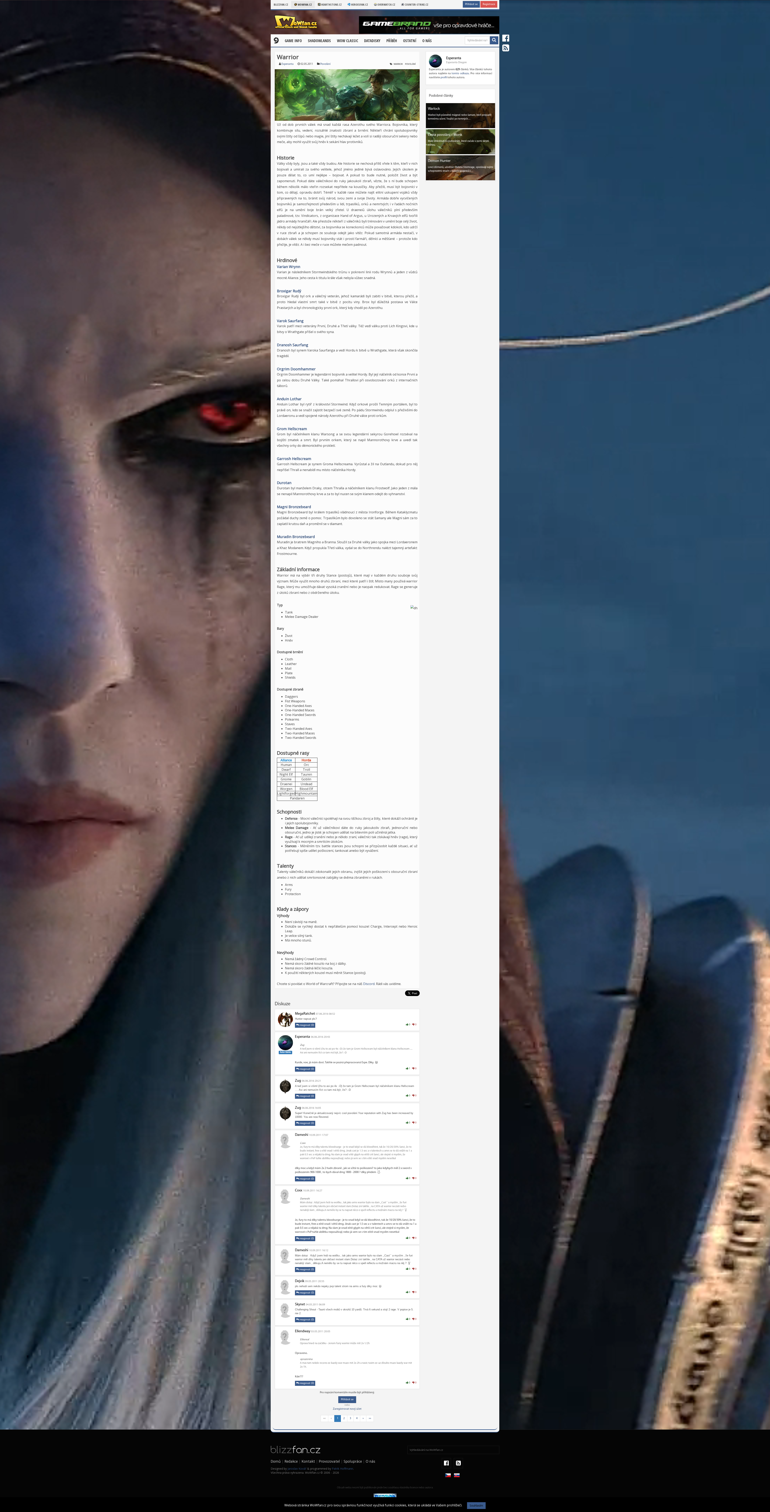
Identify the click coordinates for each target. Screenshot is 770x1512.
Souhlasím (476, 1505)
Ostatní (409, 40)
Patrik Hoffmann (342, 1468)
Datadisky (372, 40)
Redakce (291, 1461)
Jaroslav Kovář (297, 1468)
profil (444, 77)
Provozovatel (329, 1461)
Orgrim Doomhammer (296, 369)
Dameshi (301, 1135)
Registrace (489, 4)
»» (370, 1418)
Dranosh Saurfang (292, 344)
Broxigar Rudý (289, 290)
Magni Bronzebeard (294, 506)
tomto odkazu (460, 73)
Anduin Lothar (289, 398)
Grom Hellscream (292, 428)
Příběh (391, 40)
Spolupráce (353, 1461)
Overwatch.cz (386, 4)
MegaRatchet (305, 1014)
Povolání (325, 64)
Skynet (300, 1304)
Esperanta (288, 64)
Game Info (293, 40)
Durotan (284, 482)
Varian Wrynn (288, 266)
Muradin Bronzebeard (296, 536)
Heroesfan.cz (359, 4)
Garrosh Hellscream (294, 458)
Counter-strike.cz (416, 4)
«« (324, 1418)
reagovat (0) (306, 1025)
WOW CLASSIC (347, 40)
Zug (298, 1081)
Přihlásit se (471, 4)
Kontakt (308, 1461)
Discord (369, 984)
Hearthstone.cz (331, 4)
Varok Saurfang (290, 320)
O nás (427, 40)
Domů (276, 1461)
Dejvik (299, 1281)
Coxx (298, 1190)
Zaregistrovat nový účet (347, 1408)
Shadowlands (319, 40)
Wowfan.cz (304, 4)
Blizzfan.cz (281, 4)
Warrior (398, 64)
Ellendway (302, 1331)
